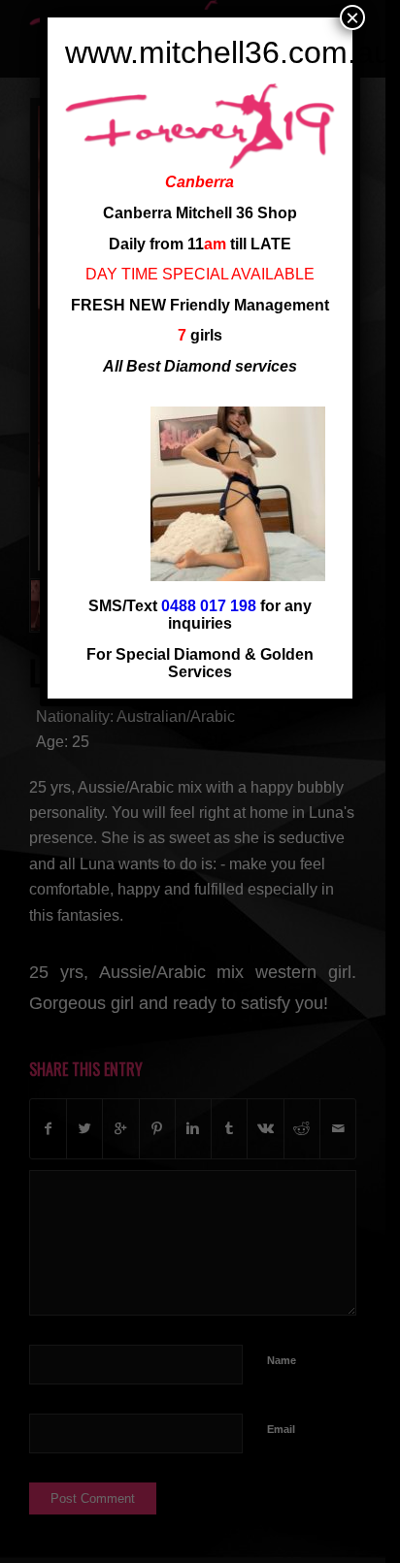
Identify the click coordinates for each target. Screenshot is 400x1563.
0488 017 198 (208, 606)
